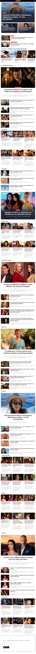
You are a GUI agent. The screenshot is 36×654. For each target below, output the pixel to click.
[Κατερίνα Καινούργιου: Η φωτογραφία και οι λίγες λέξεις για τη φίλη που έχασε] (5, 443)
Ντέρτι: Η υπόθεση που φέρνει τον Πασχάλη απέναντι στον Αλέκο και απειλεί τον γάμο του (29, 503)
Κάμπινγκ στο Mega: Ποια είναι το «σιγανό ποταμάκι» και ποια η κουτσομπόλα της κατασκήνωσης (22, 384)
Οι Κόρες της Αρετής (6, 260)
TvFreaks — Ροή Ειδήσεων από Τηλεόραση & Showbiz (14, 48)
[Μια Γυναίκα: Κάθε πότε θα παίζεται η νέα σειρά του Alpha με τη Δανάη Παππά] (18, 244)
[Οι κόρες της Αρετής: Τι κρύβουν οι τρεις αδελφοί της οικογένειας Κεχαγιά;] (18, 272)
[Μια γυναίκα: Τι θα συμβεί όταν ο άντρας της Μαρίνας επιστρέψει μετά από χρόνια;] (29, 226)
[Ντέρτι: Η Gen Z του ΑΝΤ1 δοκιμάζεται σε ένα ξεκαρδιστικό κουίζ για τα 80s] (6, 516)
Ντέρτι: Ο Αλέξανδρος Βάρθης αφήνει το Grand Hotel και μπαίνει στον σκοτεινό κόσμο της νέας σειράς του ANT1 (29, 521)
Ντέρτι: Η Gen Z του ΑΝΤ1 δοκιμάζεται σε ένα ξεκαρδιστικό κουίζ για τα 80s (6, 521)
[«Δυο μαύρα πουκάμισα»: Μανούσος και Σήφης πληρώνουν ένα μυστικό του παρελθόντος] (5, 102)
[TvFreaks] (18, 1)
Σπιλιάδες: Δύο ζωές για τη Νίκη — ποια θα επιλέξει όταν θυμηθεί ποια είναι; (18, 139)
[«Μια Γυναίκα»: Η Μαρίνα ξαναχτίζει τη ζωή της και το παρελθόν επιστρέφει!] (6, 244)
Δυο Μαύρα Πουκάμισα (7, 65)
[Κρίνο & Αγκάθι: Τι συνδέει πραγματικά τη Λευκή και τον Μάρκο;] (18, 460)
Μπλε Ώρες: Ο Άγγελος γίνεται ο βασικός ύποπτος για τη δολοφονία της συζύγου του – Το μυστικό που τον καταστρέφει (30, 626)
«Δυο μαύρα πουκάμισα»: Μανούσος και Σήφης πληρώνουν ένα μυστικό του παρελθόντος (22, 100)
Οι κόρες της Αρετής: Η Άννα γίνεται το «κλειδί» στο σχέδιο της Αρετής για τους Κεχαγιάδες (22, 303)
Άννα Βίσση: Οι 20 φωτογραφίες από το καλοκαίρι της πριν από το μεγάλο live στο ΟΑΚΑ (22, 38)
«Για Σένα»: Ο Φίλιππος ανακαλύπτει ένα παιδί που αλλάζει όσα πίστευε (22, 590)
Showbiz (3, 391)
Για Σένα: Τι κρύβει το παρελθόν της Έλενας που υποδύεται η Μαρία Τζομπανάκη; (22, 576)
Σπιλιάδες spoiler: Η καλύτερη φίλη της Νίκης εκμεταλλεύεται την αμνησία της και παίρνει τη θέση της (29, 140)
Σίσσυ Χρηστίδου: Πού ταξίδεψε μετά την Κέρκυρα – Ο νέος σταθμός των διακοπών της (22, 434)
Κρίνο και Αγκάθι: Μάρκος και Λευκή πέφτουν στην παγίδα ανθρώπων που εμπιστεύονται (29, 465)
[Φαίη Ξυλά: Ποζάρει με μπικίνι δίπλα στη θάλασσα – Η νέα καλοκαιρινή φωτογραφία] (5, 429)
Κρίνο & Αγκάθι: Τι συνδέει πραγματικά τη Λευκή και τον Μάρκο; (17, 465)
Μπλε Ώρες (4, 597)
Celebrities (4, 168)
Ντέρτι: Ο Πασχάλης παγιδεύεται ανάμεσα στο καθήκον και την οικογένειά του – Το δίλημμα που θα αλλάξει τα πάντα (18, 522)
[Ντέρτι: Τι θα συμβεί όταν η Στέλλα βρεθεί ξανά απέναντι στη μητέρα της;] (6, 497)
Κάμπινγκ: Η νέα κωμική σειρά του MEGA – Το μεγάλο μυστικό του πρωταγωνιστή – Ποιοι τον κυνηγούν (21, 362)
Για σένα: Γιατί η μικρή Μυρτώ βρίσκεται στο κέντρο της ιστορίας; (21, 568)
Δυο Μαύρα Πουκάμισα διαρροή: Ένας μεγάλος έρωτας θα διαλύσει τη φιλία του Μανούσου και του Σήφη (22, 108)
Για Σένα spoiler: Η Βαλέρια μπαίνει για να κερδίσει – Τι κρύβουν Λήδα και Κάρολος (21, 583)
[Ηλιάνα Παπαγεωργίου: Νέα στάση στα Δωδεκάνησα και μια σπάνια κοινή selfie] (5, 451)
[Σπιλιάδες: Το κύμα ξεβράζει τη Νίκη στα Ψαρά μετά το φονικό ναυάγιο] (6, 153)
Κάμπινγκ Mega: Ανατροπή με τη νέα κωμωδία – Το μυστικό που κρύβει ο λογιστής (22, 369)
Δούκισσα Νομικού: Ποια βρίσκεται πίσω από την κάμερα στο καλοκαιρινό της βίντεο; (22, 179)
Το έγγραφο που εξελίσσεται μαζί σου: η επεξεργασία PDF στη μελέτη (7, 59)
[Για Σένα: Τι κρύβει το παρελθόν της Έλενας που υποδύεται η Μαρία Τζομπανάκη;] (5, 578)
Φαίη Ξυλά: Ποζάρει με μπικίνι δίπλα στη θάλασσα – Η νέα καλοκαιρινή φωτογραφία (22, 427)
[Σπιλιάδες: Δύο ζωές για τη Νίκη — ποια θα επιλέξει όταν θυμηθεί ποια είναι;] (18, 134)
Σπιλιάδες (4, 129)
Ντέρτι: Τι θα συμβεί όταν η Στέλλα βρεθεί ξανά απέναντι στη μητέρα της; (6, 503)
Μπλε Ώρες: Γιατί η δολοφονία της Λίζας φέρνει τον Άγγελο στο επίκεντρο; (29, 607)
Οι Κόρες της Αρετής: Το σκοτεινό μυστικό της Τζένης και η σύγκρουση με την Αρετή (22, 295)
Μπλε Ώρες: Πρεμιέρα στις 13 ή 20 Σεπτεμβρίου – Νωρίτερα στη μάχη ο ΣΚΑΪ (18, 626)
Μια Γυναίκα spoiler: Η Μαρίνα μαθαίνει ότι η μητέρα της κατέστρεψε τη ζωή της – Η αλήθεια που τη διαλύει (29, 250)
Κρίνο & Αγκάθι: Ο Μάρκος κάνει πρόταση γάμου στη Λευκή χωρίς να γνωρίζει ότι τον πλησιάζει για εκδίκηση (6, 483)
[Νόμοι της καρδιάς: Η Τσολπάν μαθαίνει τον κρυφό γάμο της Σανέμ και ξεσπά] (5, 44)
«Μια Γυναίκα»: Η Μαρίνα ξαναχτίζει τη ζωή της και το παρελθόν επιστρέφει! (5, 249)
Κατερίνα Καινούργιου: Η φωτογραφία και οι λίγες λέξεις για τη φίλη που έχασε (22, 441)
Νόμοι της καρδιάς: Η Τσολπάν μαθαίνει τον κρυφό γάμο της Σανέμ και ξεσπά (22, 44)
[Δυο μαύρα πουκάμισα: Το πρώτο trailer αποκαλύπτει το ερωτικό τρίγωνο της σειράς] (5, 117)
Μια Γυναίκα (5, 221)
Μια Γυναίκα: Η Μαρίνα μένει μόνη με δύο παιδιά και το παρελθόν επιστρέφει (17, 231)
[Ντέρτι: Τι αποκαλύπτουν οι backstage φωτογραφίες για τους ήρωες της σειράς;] (18, 497)
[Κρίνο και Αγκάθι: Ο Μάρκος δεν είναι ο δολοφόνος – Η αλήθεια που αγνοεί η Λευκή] (6, 460)
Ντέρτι (3, 493)
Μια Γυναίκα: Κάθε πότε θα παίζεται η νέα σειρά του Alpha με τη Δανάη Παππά (18, 249)
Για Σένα (3, 533)
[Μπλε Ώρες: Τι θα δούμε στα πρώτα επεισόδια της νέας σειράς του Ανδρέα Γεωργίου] (18, 601)
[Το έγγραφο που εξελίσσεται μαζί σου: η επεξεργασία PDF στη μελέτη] (7, 54)
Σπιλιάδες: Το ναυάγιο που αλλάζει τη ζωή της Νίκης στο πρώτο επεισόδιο (6, 139)
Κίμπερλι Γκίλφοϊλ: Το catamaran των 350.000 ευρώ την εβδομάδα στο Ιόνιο (20, 59)
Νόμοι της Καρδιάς (14, 42)
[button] (34, 0)
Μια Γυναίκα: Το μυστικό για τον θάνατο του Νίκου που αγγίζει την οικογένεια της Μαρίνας (5, 232)
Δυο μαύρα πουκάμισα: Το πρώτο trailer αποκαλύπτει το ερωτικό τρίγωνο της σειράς (21, 115)
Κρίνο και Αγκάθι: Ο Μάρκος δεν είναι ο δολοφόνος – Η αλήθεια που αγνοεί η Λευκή (6, 465)
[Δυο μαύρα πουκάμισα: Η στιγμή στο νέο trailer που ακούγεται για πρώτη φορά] (18, 77)
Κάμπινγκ (3, 326)
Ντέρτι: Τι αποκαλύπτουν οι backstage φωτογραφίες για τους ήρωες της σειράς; (17, 503)
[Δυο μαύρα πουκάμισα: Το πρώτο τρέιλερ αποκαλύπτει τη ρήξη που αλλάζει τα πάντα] (5, 125)
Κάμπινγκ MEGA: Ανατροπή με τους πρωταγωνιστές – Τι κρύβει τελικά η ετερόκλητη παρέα (21, 377)
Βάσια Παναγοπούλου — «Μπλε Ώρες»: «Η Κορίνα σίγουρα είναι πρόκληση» (6, 626)
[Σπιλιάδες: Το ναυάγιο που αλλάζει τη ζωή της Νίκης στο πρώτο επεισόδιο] (6, 134)
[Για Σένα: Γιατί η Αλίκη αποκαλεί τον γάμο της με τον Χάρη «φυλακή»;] (18, 545)
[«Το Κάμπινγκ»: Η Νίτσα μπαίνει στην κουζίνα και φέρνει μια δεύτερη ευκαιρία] (18, 339)
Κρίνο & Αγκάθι (5, 455)
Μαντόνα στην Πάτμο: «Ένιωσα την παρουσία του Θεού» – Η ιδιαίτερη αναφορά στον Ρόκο (22, 171)
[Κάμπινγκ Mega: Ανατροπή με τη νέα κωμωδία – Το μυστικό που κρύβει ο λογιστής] (5, 371)
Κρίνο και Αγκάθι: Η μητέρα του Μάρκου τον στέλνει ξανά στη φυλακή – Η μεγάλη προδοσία (29, 482)
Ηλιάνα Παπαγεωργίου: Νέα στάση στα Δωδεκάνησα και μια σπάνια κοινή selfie (22, 449)
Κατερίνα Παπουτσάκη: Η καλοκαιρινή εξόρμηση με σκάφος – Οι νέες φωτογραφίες (16, 17)
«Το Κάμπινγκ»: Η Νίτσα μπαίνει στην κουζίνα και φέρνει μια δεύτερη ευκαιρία (18, 352)
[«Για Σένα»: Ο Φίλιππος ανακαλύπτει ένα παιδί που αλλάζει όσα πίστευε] (5, 592)
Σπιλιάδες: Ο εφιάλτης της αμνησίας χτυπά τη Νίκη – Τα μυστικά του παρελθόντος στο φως (29, 159)
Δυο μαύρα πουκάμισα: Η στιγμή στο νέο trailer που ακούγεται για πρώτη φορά (18, 90)
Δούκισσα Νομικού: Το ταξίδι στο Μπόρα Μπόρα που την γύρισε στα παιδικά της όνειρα (21, 186)
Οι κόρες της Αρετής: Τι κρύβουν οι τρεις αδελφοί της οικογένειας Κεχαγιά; (18, 285)
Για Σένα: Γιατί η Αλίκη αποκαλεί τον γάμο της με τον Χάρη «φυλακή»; (18, 558)
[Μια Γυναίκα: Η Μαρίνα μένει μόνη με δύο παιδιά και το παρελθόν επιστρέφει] (18, 226)
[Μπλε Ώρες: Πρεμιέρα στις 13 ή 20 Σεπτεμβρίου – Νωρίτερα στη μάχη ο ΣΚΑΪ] (18, 620)
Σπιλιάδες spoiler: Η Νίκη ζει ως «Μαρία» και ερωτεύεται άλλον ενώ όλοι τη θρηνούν (18, 158)
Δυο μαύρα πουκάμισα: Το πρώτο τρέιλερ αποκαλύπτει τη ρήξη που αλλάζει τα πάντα (22, 123)
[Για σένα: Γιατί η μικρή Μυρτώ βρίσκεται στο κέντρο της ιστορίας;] (5, 570)
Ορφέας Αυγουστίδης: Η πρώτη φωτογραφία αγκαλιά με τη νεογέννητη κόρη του (25, 29)
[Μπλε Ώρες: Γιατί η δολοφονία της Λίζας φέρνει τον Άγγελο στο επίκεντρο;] (29, 601)
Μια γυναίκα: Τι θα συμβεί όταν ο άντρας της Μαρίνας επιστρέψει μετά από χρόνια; (29, 231)
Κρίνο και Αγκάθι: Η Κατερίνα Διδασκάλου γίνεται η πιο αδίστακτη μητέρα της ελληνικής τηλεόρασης (17, 483)
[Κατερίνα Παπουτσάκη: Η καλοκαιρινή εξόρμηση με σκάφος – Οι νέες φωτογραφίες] (18, 403)
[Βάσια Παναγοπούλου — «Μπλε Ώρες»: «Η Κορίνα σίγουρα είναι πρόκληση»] (6, 620)
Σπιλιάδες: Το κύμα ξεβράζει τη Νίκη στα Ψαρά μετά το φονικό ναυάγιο (6, 158)
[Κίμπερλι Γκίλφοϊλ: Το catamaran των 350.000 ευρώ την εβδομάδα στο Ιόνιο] (20, 54)
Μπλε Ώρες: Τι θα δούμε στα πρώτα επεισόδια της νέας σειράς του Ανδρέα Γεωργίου (17, 607)
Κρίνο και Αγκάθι (4, 463)
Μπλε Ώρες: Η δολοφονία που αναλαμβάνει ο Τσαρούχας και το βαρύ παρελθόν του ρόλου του (9, 29)
